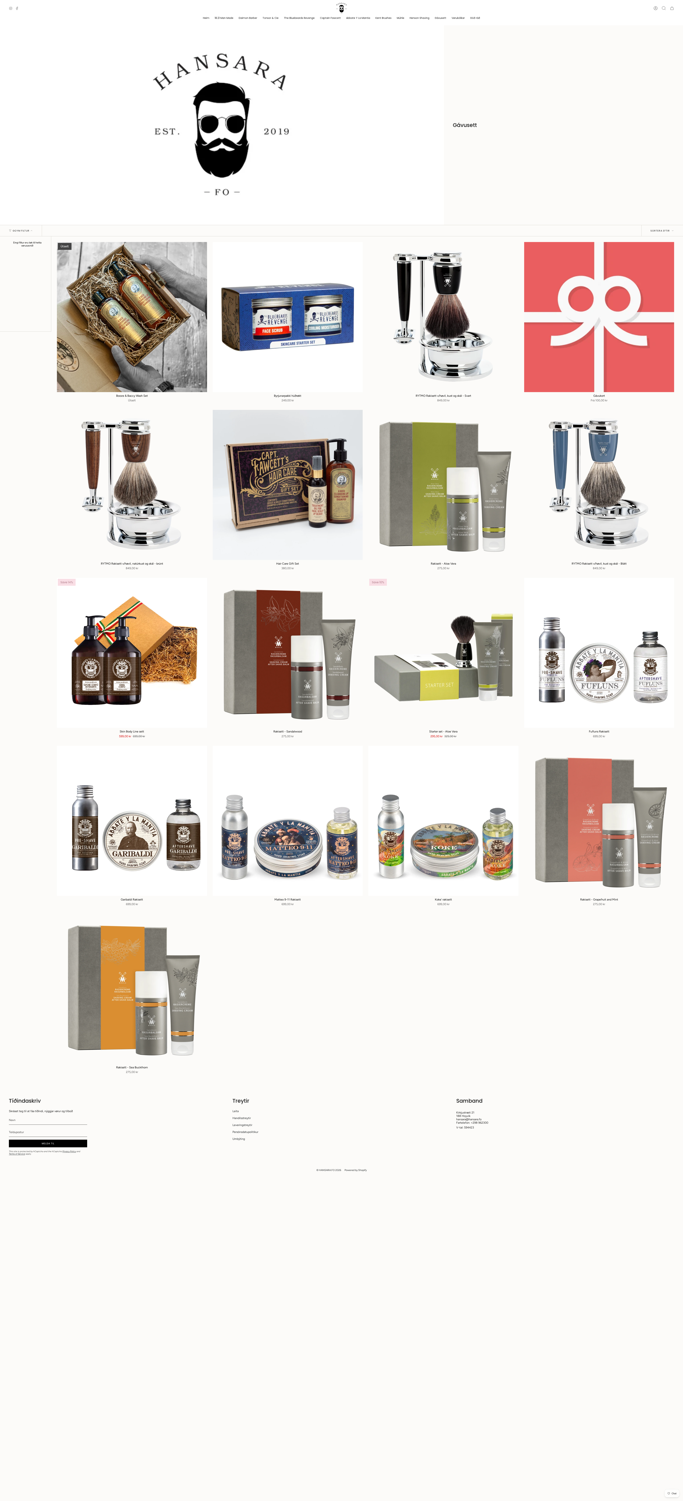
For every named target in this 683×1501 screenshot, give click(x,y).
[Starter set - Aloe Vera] (443, 653)
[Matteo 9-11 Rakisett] (288, 821)
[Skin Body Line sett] (132, 653)
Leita (235, 1111)
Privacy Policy (69, 1151)
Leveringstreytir (242, 1125)
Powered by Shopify (356, 1170)
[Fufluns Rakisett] (599, 653)
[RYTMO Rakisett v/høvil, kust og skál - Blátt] (599, 485)
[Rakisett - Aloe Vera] (443, 485)
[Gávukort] (599, 317)
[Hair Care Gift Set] (288, 485)
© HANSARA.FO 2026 (328, 1170)
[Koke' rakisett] (443, 821)
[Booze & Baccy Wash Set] (132, 317)
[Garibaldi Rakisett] (132, 821)
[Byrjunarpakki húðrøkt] (288, 317)
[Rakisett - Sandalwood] (288, 653)
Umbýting (238, 1139)
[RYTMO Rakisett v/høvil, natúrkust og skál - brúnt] (132, 485)
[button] (458, 18)
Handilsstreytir (241, 1118)
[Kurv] (672, 8)
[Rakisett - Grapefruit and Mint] (599, 821)
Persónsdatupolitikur (245, 1132)
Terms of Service (17, 1154)
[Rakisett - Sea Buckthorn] (132, 989)
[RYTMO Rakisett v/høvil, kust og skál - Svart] (443, 317)
